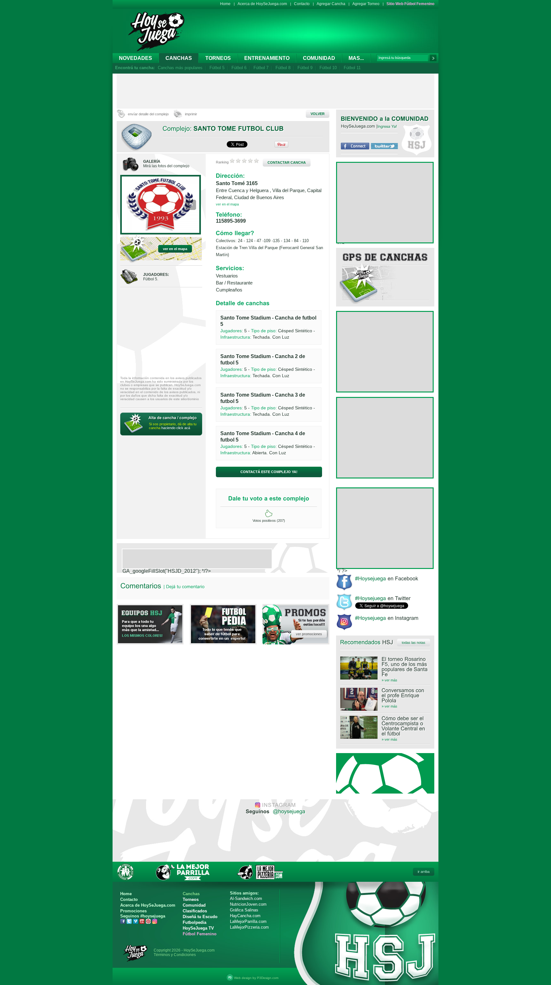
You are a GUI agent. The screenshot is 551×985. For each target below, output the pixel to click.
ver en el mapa (175, 249)
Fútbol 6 (238, 67)
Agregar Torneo (365, 4)
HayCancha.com (245, 915)
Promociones (133, 911)
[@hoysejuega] (288, 811)
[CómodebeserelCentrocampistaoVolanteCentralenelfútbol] (385, 726)
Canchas (178, 58)
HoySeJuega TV (198, 928)
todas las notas (413, 642)
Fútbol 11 (352, 67)
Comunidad (319, 58)
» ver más (389, 680)
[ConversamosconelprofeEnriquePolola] (385, 695)
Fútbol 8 (283, 67)
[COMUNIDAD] (410, 118)
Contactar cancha (287, 162)
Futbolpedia (194, 922)
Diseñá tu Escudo (200, 916)
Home (225, 4)
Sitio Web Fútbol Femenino (410, 4)
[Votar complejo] (268, 513)
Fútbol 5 (216, 67)
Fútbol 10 (328, 67)
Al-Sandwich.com (246, 898)
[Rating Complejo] (244, 162)
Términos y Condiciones (175, 955)
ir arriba (424, 872)
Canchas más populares (180, 67)
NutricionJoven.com (248, 904)
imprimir (191, 114)
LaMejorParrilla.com (248, 921)
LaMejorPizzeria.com (249, 927)
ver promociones (309, 634)
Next (191, 205)
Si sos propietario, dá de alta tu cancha (172, 426)
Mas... (356, 58)
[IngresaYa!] (387, 126)
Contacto (302, 4)
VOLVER (318, 114)
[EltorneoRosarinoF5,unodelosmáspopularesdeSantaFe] (385, 667)
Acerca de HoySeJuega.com (262, 4)
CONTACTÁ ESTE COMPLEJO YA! (269, 472)
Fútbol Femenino (200, 933)
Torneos (218, 58)
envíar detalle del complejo (148, 114)
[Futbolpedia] (223, 641)
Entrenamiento (267, 58)
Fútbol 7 (260, 67)
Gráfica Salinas (244, 910)
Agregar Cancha (331, 4)
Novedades (135, 58)
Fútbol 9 (305, 67)
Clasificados (195, 911)
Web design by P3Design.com (256, 978)
